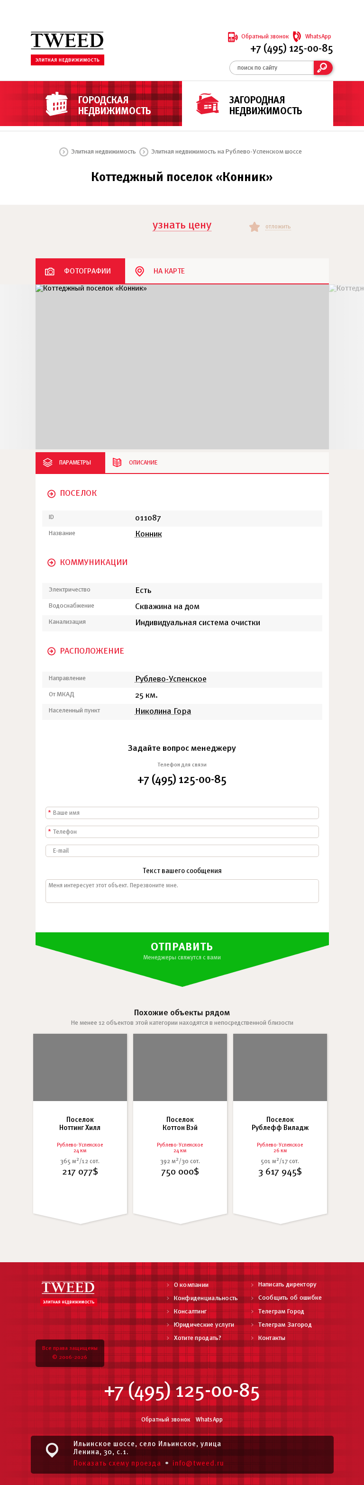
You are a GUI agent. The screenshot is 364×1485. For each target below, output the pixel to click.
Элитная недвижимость (103, 152)
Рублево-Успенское (171, 679)
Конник (148, 534)
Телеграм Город (281, 1312)
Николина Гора (163, 712)
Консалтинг (190, 1312)
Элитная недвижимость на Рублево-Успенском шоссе (226, 152)
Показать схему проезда (117, 1463)
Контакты (272, 1338)
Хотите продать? (198, 1338)
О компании (191, 1285)
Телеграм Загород (285, 1325)
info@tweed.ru (199, 1463)
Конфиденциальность (206, 1298)
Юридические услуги (204, 1325)
